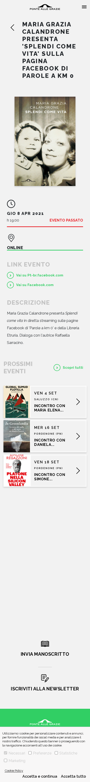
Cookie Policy (14, 770)
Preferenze (42, 753)
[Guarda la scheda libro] (45, 141)
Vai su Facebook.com (35, 285)
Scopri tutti (73, 368)
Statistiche (68, 753)
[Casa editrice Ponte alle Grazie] (45, 7)
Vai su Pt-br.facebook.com (39, 275)
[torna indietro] (16, 27)
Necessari (17, 753)
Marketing (17, 761)
